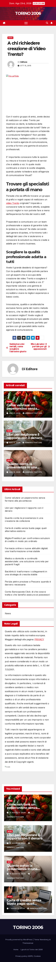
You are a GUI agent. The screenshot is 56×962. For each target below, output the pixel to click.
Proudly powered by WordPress (19, 939)
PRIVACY (39, 639)
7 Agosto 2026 (17, 908)
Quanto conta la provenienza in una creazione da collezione (25, 467)
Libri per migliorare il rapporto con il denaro (24, 436)
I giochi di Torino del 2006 (32, 949)
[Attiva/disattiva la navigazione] (26, 23)
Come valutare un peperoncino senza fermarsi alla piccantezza (26, 408)
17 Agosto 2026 (17, 843)
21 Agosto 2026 (17, 813)
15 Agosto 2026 (17, 874)
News (10, 38)
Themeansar (27, 943)
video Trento (12, 203)
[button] (47, 23)
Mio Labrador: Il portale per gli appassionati (38, 346)
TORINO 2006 (28, 13)
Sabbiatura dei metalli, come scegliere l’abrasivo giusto (18, 348)
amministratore (33, 413)
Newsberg (44, 939)
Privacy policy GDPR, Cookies (28, 956)
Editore (23, 62)
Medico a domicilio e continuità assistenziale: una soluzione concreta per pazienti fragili (27, 561)
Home (15, 949)
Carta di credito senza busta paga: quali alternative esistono (24, 903)
